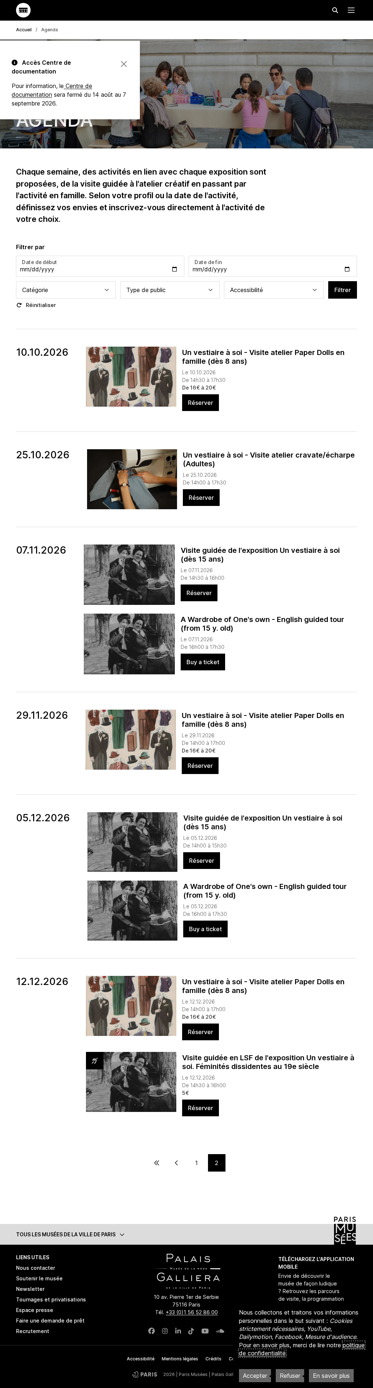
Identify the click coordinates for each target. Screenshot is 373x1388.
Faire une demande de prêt (50, 1320)
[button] (186, 1234)
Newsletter (30, 1289)
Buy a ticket (202, 662)
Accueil (24, 29)
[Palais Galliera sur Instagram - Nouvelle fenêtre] (165, 1331)
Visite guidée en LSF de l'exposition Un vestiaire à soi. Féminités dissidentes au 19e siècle (268, 1062)
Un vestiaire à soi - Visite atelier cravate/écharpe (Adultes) (269, 459)
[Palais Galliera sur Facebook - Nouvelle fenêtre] (151, 1331)
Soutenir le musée (39, 1278)
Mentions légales (180, 1358)
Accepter (255, 1375)
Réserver (200, 402)
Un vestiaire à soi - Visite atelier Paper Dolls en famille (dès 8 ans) (263, 357)
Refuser (290, 1375)
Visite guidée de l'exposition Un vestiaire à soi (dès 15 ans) (260, 554)
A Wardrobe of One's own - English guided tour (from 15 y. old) (262, 624)
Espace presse (34, 1310)
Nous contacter (35, 1268)
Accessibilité (140, 1358)
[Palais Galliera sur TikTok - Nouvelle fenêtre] (191, 1331)
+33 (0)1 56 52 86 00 (192, 1312)
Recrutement (32, 1331)
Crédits (213, 1358)
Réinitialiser (40, 305)
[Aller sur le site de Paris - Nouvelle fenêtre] (144, 1374)
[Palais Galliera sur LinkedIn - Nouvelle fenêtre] (178, 1331)
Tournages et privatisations (51, 1299)
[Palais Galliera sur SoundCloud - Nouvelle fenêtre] (220, 1331)
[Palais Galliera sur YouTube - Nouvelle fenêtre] (205, 1331)
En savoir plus (331, 1375)
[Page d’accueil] (23, 10)
